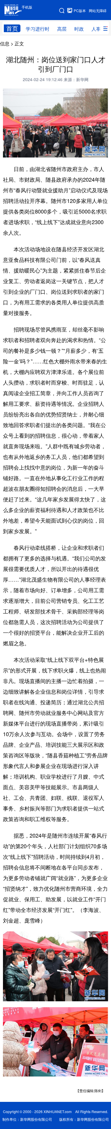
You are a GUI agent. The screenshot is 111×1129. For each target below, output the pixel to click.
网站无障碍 (98, 10)
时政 (79, 28)
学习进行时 (37, 28)
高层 (62, 28)
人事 (96, 28)
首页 (12, 28)
